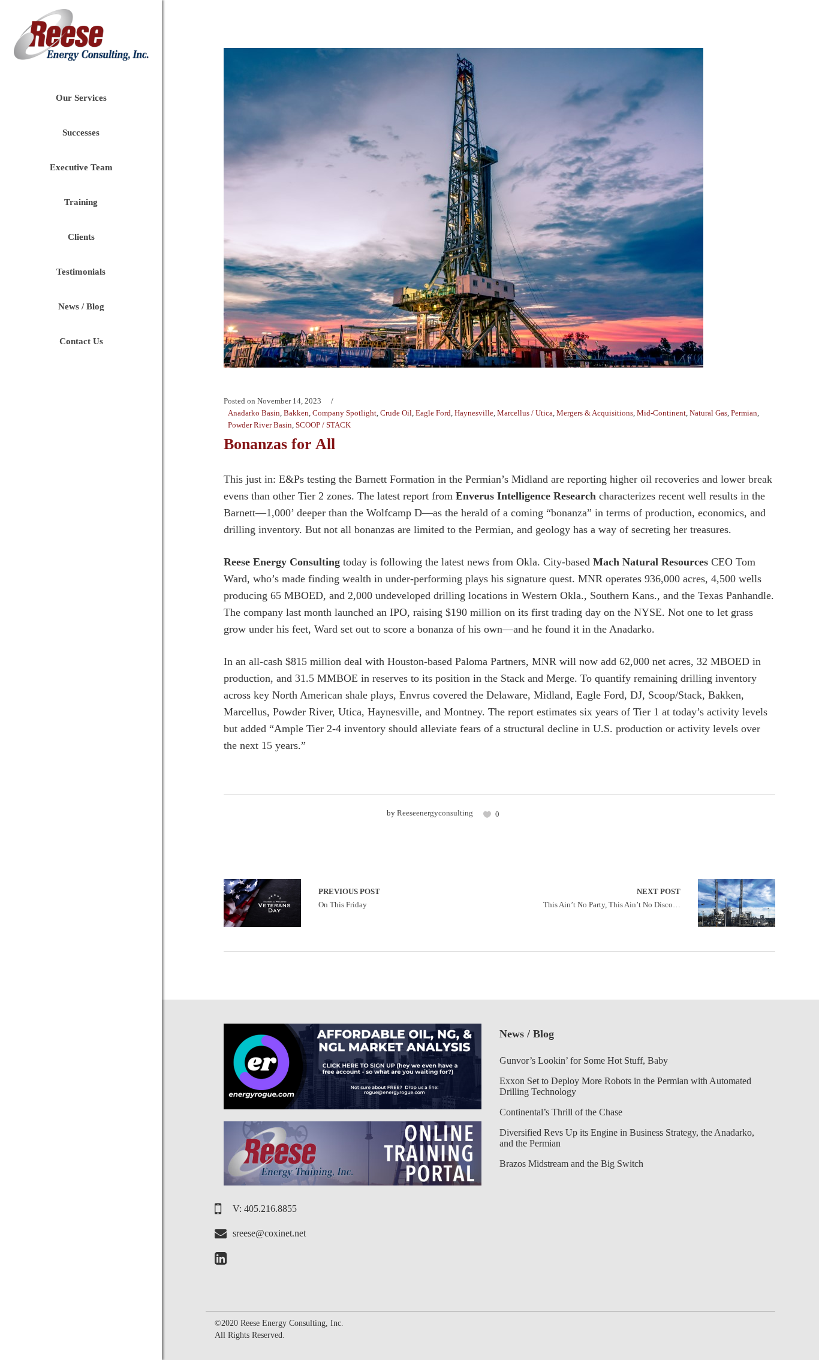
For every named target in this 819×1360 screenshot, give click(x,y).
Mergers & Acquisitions (594, 412)
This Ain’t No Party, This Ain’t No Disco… (612, 898)
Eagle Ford (433, 412)
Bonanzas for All (279, 444)
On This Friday (262, 903)
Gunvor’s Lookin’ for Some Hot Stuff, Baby (583, 1060)
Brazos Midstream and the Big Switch (571, 1164)
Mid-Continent (661, 412)
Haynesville (473, 412)
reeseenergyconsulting (435, 812)
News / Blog (526, 1034)
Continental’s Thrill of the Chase (560, 1112)
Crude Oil (396, 412)
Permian (744, 412)
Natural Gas (708, 412)
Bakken (296, 412)
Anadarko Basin (254, 412)
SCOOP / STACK (323, 424)
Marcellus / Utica (525, 412)
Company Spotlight (344, 412)
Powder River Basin (260, 424)
